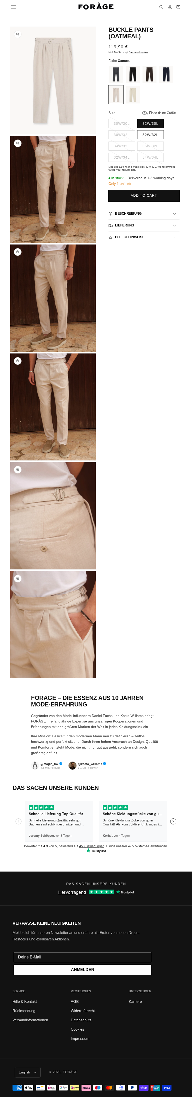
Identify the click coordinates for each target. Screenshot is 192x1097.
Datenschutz (81, 1020)
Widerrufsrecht (83, 1011)
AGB (75, 1001)
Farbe (119, 61)
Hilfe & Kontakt (24, 1001)
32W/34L (122, 157)
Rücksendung (23, 1011)
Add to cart (144, 195)
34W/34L (150, 157)
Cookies (77, 1029)
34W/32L (122, 146)
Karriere (135, 1001)
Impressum (80, 1038)
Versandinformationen (30, 1020)
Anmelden (82, 969)
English (24, 1072)
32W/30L (150, 123)
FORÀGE (70, 1072)
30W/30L (122, 123)
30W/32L (122, 135)
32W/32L (150, 135)
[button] (14, 7)
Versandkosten (139, 52)
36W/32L (150, 146)
